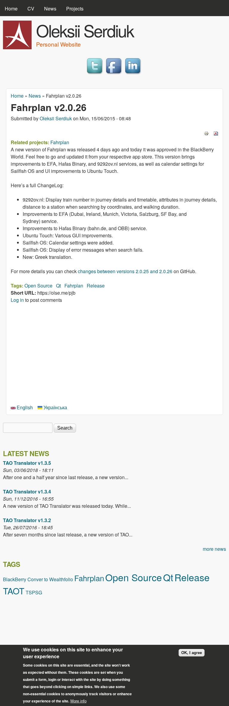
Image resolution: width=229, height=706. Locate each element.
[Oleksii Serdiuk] (17, 47)
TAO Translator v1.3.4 (27, 491)
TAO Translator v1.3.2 (27, 520)
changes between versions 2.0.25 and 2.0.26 (125, 271)
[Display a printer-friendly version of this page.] (206, 132)
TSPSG (34, 592)
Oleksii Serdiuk (85, 30)
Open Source (38, 285)
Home (11, 8)
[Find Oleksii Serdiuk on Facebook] (114, 74)
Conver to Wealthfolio (50, 579)
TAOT (13, 591)
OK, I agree (191, 652)
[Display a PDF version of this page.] (215, 132)
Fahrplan (59, 142)
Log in (17, 299)
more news (214, 548)
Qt (58, 285)
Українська (54, 407)
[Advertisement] (114, 353)
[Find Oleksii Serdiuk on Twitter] (95, 74)
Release (96, 285)
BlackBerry (14, 579)
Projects (74, 8)
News (50, 8)
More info (78, 701)
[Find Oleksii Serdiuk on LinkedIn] (133, 74)
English (24, 407)
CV (30, 8)
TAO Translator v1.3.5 (27, 462)
